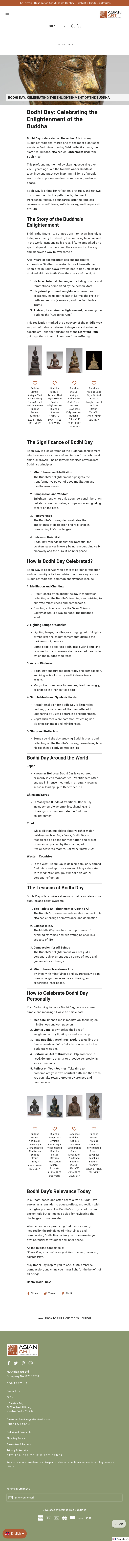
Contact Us (13, 1391)
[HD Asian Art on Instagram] (31, 1363)
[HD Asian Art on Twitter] (16, 1363)
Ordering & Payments (19, 1432)
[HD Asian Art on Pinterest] (23, 1363)
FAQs (10, 1397)
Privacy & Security (17, 1450)
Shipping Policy (16, 1438)
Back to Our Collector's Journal (67, 1318)
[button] (35, 383)
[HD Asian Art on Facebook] (9, 1363)
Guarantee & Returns (19, 1444)
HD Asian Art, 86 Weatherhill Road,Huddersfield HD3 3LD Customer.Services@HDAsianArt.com (29, 1411)
